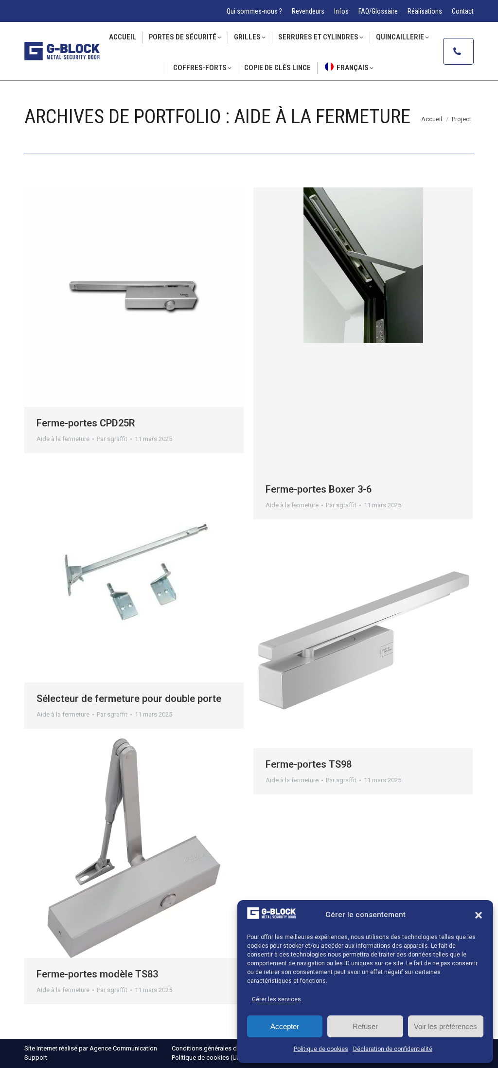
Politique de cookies (321, 1049)
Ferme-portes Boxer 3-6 (319, 489)
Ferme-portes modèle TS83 (97, 974)
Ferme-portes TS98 (309, 764)
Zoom (134, 297)
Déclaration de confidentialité (392, 1049)
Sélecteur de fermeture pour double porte (128, 698)
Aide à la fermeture (62, 438)
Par (112, 438)
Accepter (284, 1026)
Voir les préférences (445, 1026)
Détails (160, 297)
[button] (478, 915)
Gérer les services (276, 999)
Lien (108, 297)
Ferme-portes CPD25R (85, 423)
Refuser (365, 1026)
